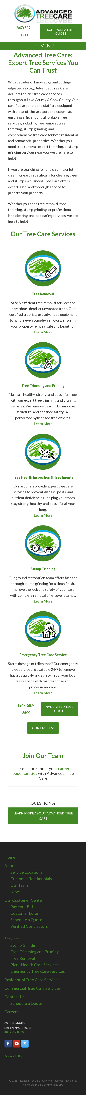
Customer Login (24, 913)
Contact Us (14, 996)
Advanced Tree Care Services (43, 14)
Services (12, 938)
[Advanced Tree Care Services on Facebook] (8, 1044)
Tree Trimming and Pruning (34, 951)
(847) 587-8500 (14, 1032)
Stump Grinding (24, 945)
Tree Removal (22, 958)
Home (9, 857)
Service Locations (26, 872)
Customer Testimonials (31, 878)
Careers (11, 1011)
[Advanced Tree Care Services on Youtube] (16, 1044)
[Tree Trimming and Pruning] (43, 360)
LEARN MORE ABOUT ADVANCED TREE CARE (43, 815)
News (15, 891)
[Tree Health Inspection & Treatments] (43, 452)
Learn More (43, 332)
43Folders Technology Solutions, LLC (43, 1084)
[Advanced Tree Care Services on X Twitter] (25, 1044)
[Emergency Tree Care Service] (43, 629)
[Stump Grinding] (43, 543)
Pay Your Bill (21, 906)
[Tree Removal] (43, 268)
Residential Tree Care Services (31, 979)
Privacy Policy (13, 1056)
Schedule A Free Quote (60, 31)
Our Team (19, 885)
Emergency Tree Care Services (37, 971)
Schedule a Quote (26, 919)
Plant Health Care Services (34, 964)
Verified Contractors (29, 926)
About (10, 865)
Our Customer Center (23, 900)
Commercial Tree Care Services (32, 988)
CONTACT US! (43, 728)
